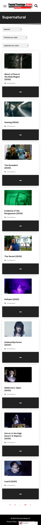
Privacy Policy (12, 522)
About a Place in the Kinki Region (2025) (12, 77)
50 (25, 505)
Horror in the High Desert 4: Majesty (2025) (13, 436)
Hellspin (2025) (11, 299)
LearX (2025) (10, 481)
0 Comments (11, 83)
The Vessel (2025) (13, 256)
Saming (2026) (11, 122)
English (25, 523)
